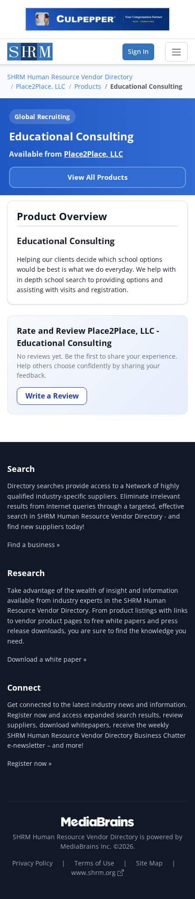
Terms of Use (94, 863)
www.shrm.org (94, 872)
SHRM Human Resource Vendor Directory (69, 76)
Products (87, 86)
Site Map (149, 863)
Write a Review (52, 396)
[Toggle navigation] (176, 52)
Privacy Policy (32, 863)
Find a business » (33, 544)
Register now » (29, 763)
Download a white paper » (47, 659)
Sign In (138, 51)
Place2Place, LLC (40, 86)
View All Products (97, 177)
